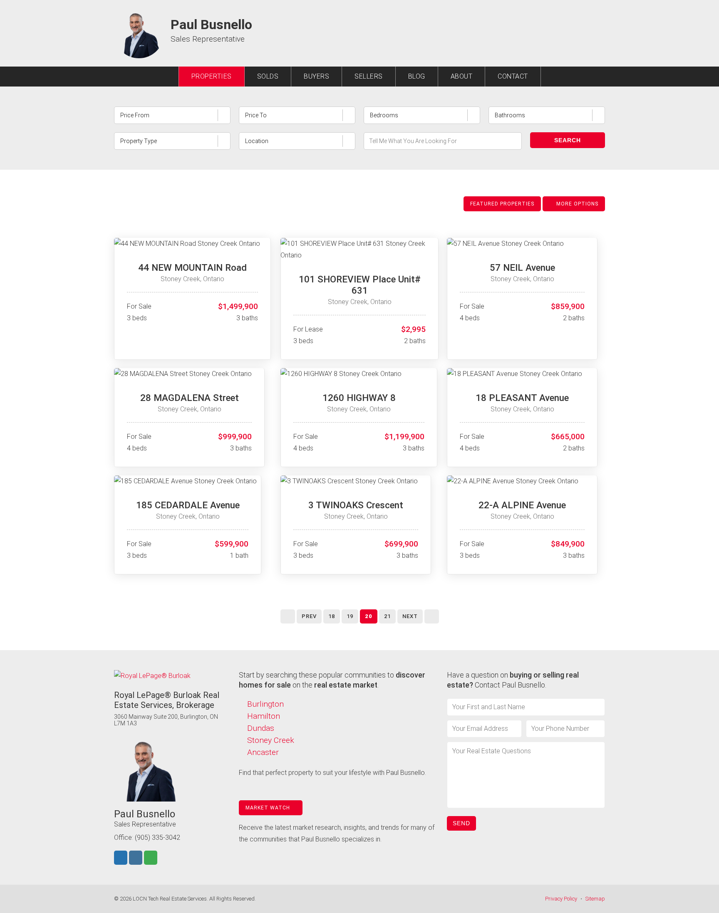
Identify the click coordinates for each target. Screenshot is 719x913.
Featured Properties (502, 204)
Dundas (260, 728)
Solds (268, 76)
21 (387, 616)
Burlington (265, 704)
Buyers (316, 76)
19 (350, 616)
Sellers (369, 76)
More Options (576, 204)
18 (331, 616)
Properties (211, 76)
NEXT (410, 616)
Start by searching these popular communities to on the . (332, 680)
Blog (416, 76)
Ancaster (263, 752)
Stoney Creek (270, 740)
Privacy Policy (561, 899)
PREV (309, 616)
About (462, 76)
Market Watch (268, 808)
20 (368, 616)
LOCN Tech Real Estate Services (170, 899)
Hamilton (263, 716)
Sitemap (595, 899)
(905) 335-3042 (157, 837)
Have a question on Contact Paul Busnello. (513, 680)
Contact (513, 76)
